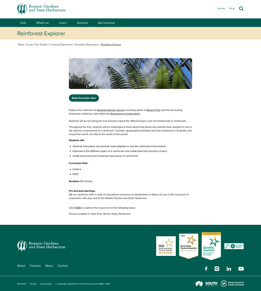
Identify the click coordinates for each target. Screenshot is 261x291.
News (49, 265)
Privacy (33, 283)
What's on (42, 23)
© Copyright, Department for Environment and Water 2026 (82, 283)
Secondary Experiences (87, 45)
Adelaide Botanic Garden (111, 110)
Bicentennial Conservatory (125, 113)
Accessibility (46, 283)
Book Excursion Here (84, 98)
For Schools (41, 45)
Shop (232, 8)
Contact (63, 265)
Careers (35, 265)
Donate (221, 8)
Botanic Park (153, 110)
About (21, 265)
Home (21, 45)
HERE (78, 208)
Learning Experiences (61, 45)
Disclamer (21, 283)
